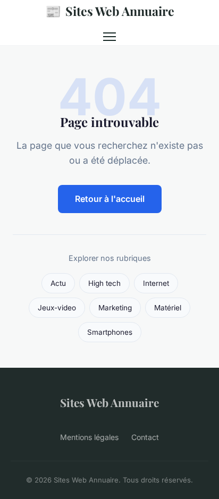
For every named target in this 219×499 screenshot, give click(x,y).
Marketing (115, 307)
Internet (156, 283)
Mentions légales (89, 437)
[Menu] (109, 36)
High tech (104, 283)
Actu (58, 283)
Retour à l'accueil (110, 198)
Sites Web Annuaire (109, 10)
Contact (145, 437)
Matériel (167, 307)
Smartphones (109, 332)
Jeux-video (57, 307)
